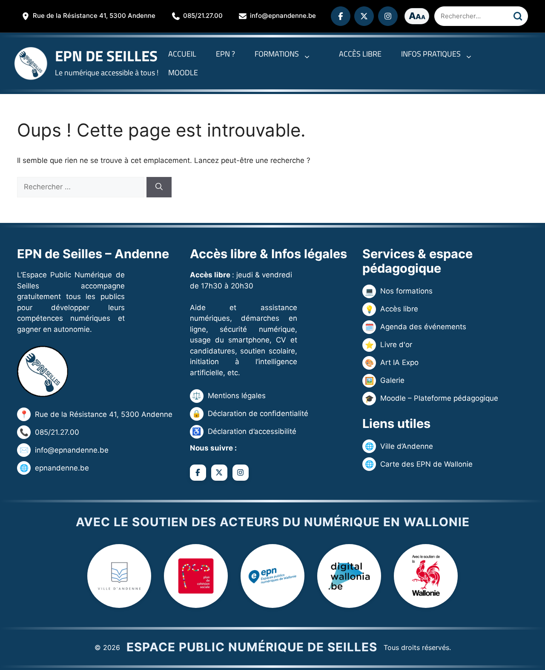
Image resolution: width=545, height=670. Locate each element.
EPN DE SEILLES (106, 56)
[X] (364, 16)
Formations (277, 54)
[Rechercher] (518, 16)
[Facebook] (340, 16)
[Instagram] (388, 16)
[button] (309, 54)
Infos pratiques (431, 54)
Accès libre (360, 54)
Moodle (183, 72)
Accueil (182, 54)
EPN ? (225, 54)
